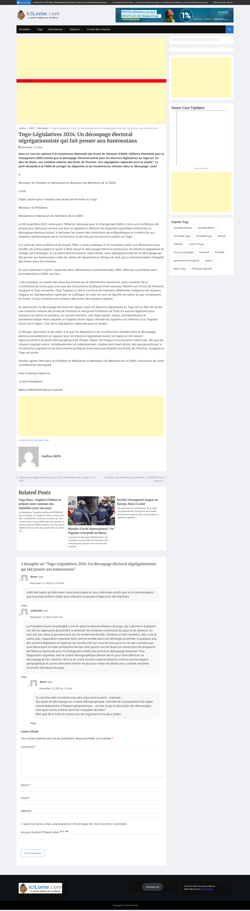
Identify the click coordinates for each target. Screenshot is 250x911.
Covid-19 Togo (196, 244)
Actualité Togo (204, 236)
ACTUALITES (24, 440)
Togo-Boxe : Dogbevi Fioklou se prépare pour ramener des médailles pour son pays (40, 504)
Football (219, 252)
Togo (40, 29)
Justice (208, 260)
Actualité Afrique (183, 227)
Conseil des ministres (98, 29)
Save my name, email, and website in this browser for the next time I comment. (75, 824)
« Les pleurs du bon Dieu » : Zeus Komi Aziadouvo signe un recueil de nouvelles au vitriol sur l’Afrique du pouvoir (149, 2)
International (55, 29)
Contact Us (152, 887)
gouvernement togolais (187, 260)
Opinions (75, 29)
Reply (24, 605)
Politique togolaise (202, 268)
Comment (28, 747)
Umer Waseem (206, 889)
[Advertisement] (91, 57)
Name (26, 785)
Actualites (24, 29)
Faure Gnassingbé (184, 252)
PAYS (31, 440)
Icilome (134, 905)
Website (26, 811)
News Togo (180, 268)
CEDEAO (178, 244)
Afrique (222, 236)
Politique (38, 440)
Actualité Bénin (206, 227)
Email (25, 798)
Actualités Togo (182, 236)
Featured (204, 252)
